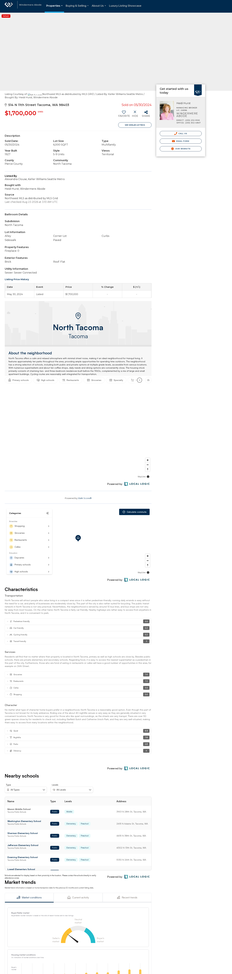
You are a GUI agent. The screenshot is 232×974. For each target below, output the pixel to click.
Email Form (182, 141)
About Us (99, 8)
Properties (55, 8)
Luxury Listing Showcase (125, 5)
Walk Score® (85, 498)
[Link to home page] (8, 6)
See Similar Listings (135, 125)
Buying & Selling (78, 8)
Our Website (182, 149)
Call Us (182, 133)
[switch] (123, 115)
